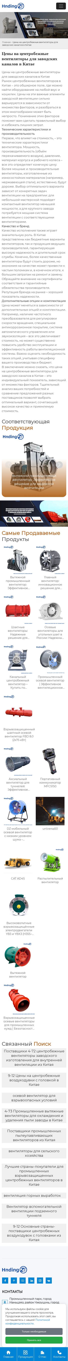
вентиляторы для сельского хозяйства (34, 1153)
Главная (6, 42)
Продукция (25, 1354)
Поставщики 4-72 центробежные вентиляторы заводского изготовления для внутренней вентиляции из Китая (34, 1058)
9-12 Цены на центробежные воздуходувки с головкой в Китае (34, 1080)
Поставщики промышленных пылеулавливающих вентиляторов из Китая (34, 1135)
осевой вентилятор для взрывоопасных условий (34, 1098)
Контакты (59, 1354)
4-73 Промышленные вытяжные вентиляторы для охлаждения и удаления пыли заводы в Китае (34, 1115)
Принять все (34, 1340)
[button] (59, 464)
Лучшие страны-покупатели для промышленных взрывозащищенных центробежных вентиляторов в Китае (34, 1176)
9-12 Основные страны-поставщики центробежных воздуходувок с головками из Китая (34, 1233)
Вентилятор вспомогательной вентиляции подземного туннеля (34, 1211)
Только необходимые (34, 1331)
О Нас (42, 1354)
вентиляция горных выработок (32, 1195)
